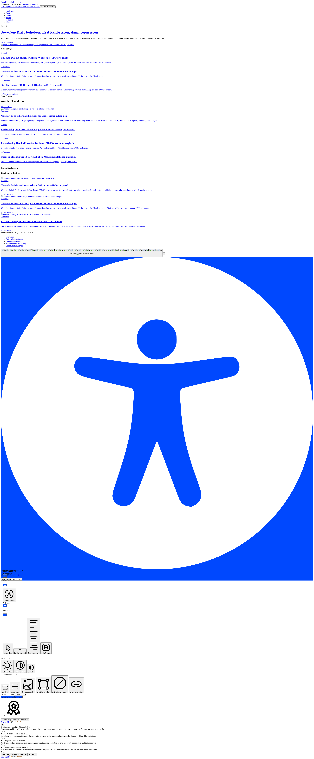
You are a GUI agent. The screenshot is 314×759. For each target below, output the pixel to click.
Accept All (24, 720)
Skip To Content (7, 694)
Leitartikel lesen (8, 42)
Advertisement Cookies (12, 747)
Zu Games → (6, 107)
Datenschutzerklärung (14, 239)
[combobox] (82, 253)
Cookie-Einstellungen (14, 246)
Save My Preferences (19, 754)
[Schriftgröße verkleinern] (5, 585)
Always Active (24, 727)
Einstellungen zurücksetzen (12, 697)
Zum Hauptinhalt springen (11, 2)
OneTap (16, 575)
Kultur (8, 18)
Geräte (8, 13)
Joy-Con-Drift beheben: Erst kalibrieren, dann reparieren (49, 32)
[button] (164, 253)
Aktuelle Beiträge (30, 4)
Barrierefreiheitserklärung (16, 243)
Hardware (10, 11)
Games (8, 15)
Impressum (10, 237)
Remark (22, 734)
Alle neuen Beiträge (12, 94)
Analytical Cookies (10, 741)
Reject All (15, 720)
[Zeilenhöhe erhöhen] (5, 605)
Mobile (8, 22)
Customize (6, 720)
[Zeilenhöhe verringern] (5, 614)
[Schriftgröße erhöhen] (5, 576)
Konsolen (9, 20)
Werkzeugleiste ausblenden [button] (11, 579)
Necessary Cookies (10, 727)
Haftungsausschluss (13, 241)
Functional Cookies (11, 734)
